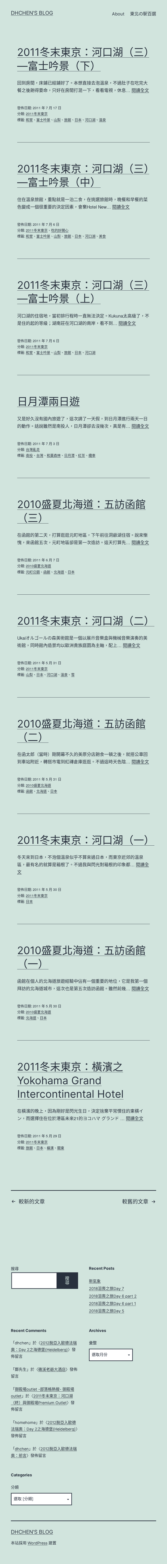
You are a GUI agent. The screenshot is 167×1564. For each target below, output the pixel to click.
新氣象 (95, 1281)
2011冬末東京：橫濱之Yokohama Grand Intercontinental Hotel (70, 1080)
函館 (46, 571)
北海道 (59, 571)
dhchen (22, 1449)
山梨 (57, 119)
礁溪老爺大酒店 (52, 1369)
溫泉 (102, 119)
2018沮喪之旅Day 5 (106, 1311)
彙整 (93, 1343)
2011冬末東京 (37, 113)
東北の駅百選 (143, 14)
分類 (15, 1487)
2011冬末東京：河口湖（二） (85, 620)
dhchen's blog (32, 13)
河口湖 (90, 119)
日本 (78, 119)
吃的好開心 (59, 230)
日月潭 (69, 455)
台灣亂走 (33, 449)
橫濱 (50, 1147)
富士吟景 (43, 119)
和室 (29, 119)
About (118, 14)
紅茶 (81, 455)
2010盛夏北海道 (38, 565)
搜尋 (15, 1268)
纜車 (92, 455)
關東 (60, 1147)
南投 (29, 455)
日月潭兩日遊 (48, 401)
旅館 (67, 119)
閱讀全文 (140, 90)
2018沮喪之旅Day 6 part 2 (113, 1296)
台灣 (39, 455)
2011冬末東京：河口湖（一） (85, 840)
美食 (102, 236)
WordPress (37, 1543)
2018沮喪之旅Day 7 (106, 1288)
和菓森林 (54, 455)
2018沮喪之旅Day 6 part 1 (112, 1303)
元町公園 (33, 571)
